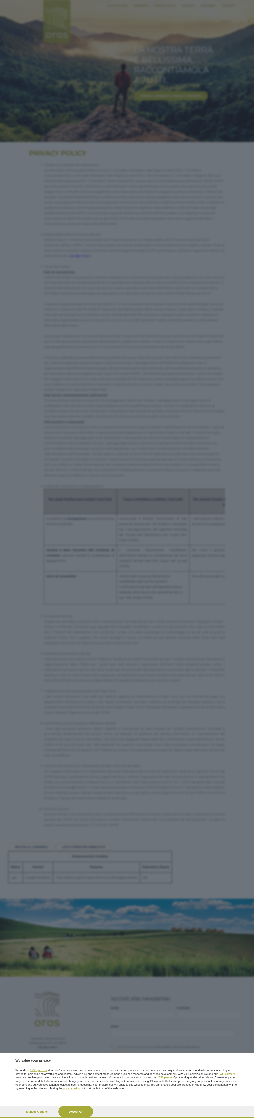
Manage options (37, 1111)
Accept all (75, 1111)
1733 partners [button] (38, 1070)
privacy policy (71, 1088)
